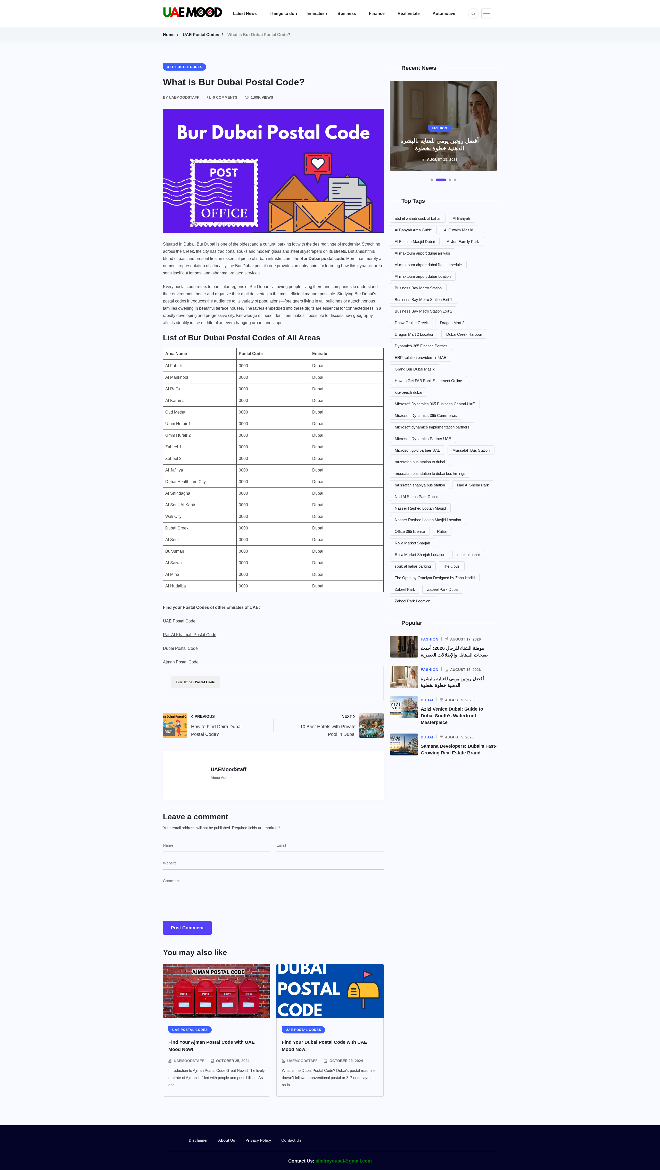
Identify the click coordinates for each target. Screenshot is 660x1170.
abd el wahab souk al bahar (418, 218)
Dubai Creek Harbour (464, 334)
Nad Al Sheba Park (473, 485)
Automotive (444, 13)
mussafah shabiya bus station (420, 485)
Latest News (245, 13)
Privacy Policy (258, 1140)
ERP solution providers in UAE (420, 357)
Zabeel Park (405, 589)
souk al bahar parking (413, 566)
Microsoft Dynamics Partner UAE (423, 438)
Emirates (316, 13)
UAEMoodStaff (189, 1061)
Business (346, 13)
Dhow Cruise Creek (411, 323)
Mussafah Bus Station (471, 450)
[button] (432, 180)
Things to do (282, 13)
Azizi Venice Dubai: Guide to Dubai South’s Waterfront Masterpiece (452, 715)
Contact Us (291, 1140)
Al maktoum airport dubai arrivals (422, 253)
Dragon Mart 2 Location (414, 334)
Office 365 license (410, 531)
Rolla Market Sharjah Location (420, 554)
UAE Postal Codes (201, 34)
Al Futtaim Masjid (458, 230)
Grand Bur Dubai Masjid (415, 369)
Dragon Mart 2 (452, 323)
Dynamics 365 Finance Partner (421, 346)
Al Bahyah (461, 218)
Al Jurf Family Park (463, 241)
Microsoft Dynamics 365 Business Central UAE (435, 404)
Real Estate (409, 13)
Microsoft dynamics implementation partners (432, 427)
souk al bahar (468, 554)
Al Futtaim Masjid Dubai (415, 241)
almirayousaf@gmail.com (344, 1161)
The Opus (451, 566)
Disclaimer (198, 1140)
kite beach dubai (408, 392)
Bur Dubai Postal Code (195, 682)
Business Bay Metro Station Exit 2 (423, 311)
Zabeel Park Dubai (442, 589)
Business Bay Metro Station (418, 288)
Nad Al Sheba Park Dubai (416, 496)
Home (169, 34)
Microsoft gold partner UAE (417, 450)
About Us (226, 1140)
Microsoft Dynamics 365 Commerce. (426, 415)
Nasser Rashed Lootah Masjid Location (428, 520)
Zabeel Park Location (412, 601)
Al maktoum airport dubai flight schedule (428, 265)
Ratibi (442, 531)
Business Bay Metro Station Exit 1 (423, 299)
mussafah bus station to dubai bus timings (430, 473)
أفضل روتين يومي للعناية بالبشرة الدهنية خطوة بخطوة (439, 144)
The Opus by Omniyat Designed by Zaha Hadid (435, 578)
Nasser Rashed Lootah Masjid (420, 508)
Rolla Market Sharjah (412, 543)
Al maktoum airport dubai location (423, 276)
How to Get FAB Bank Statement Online (428, 380)
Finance (377, 13)
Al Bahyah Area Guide (413, 230)
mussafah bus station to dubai (420, 462)
